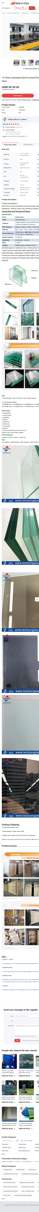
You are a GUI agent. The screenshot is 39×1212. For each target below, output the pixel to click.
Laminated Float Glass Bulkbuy (23, 1195)
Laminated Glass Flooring (10, 1174)
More (3, 1154)
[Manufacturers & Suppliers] (19, 3)
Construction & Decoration (13, 13)
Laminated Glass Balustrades (29, 1174)
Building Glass (25, 13)
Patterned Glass (6, 1147)
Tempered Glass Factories (26, 1182)
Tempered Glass (7, 1169)
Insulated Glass (20, 1169)
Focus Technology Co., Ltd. (23, 1205)
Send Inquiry (18, 95)
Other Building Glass (24, 1151)
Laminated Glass (35, 13)
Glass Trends (7, 1195)
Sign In (5, 136)
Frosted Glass (22, 1144)
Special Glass (22, 1147)
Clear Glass (5, 1144)
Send (17, 1040)
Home (3, 13)
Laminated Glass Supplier (10, 1191)
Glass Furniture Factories (10, 1187)
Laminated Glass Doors (27, 1187)
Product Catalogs (27, 1140)
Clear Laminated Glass (27, 1191)
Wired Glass (5, 1151)
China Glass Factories (9, 1182)
